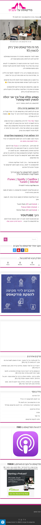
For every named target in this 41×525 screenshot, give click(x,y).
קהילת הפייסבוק (35, 409)
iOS (27, 204)
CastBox (32, 179)
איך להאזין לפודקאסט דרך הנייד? (30, 399)
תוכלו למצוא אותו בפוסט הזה (28, 141)
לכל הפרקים (36, 395)
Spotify (21, 179)
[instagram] (14, 250)
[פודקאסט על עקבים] (21, 6)
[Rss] (26, 250)
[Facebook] (22, 250)
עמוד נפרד (31, 121)
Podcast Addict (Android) (29, 207)
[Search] (5, 239)
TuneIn (24, 181)
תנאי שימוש (37, 512)
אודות (38, 412)
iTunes (16, 146)
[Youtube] (18, 250)
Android (34, 204)
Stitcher (34, 181)
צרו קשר (37, 416)
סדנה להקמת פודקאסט (33, 419)
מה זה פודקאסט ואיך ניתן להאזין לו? (29, 402)
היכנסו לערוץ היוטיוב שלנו (14, 221)
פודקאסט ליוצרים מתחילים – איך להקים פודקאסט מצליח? (22, 405)
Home (37, 17)
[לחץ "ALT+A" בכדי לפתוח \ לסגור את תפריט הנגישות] (3, 522)
